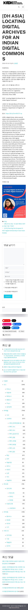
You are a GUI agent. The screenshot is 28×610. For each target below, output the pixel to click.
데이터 (8, 523)
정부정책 (9, 407)
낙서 (7, 415)
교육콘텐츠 (12, 508)
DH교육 (6, 484)
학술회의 (9, 480)
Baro (6, 574)
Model (8, 520)
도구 (7, 527)
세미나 (8, 466)
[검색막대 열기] (19, 7)
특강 (5, 221)
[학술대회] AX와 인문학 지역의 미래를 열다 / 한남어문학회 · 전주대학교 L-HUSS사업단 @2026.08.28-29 (15, 355)
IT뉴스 (8, 403)
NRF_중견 (12, 451)
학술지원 (9, 462)
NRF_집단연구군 (14, 434)
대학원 (11, 500)
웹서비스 (9, 516)
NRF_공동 (12, 437)
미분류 (6, 381)
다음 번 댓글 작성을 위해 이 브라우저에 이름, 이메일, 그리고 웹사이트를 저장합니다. (14, 281)
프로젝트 (9, 418)
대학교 (11, 496)
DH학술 (6, 410)
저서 (7, 477)
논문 (7, 473)
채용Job (8, 392)
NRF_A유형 (12, 441)
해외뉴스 (9, 396)
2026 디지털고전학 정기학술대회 (13, 367)
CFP (7, 459)
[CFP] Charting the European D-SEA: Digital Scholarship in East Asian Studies (13, 231)
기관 (7, 539)
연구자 (8, 546)
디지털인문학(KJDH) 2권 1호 (10, 588)
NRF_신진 (12, 448)
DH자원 (6, 512)
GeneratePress (15, 607)
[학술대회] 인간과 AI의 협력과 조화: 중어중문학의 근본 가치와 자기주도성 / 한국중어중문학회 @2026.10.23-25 (14, 362)
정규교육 (9, 488)
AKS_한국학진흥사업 (15, 423)
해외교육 (11, 493)
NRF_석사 (12, 426)
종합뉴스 (9, 400)
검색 (3, 307)
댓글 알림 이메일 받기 (11, 287)
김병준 (22, 588)
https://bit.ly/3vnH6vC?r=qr (14, 113)
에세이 (8, 469)
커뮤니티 (6, 531)
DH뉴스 (8, 389)
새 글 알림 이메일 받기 (11, 291)
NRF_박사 (12, 430)
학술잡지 (9, 542)
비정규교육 (9, 503)
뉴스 (5, 384)
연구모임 (9, 535)
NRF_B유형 (12, 444)
